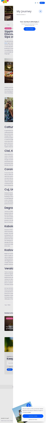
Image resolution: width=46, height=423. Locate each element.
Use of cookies (27, 412)
